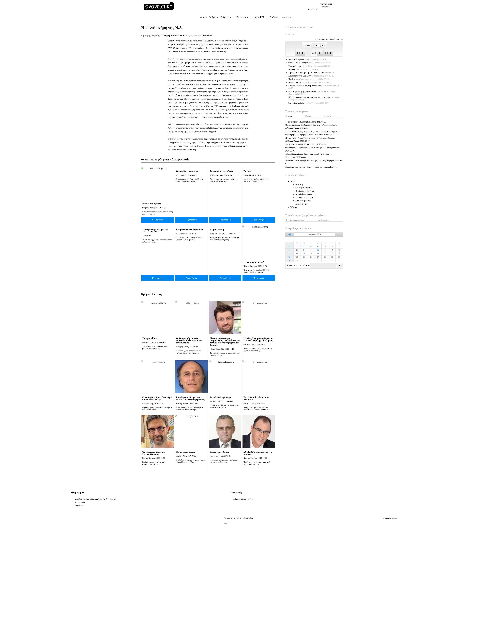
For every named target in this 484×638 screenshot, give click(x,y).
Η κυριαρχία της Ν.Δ (254, 262)
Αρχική (203, 17)
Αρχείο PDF (258, 17)
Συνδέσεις (274, 17)
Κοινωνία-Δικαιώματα (304, 197)
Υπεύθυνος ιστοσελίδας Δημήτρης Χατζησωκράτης (95, 499)
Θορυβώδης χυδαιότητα (187, 171)
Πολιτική (299, 184)
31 (289, 243)
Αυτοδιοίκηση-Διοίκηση (305, 194)
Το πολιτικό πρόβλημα (221, 397)
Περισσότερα (157, 220)
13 (318, 250)
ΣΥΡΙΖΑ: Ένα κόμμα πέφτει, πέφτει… (258, 453)
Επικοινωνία (242, 17)
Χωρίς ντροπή (217, 229)
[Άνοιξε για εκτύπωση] (3, 626)
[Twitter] (94, 519)
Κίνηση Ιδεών (301, 204)
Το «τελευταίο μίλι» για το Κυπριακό (256, 398)
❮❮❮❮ (300, 53)
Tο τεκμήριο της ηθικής (221, 171)
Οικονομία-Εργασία (303, 188)
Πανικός (248, 171)
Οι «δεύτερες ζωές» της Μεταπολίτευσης (153, 453)
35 (289, 257)
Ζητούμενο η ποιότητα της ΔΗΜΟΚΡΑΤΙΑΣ (155, 230)
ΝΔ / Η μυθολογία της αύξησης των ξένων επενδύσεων (313, 98)
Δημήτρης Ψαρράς (150, 35)
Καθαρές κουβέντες (219, 452)
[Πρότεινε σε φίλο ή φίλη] (3, 630)
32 (289, 247)
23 (339, 253)
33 (289, 250)
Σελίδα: (307, 45)
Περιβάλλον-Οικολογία (304, 191)
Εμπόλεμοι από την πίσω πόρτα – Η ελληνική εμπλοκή (190, 398)
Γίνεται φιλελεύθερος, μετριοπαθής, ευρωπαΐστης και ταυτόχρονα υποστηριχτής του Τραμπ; (225, 341)
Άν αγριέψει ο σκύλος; (305, 144)
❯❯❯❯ (328, 53)
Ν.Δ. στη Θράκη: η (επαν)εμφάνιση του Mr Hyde (312, 92)
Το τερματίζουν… (150, 338)
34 (289, 254)
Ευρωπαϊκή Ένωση (303, 201)
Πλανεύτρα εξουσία (151, 203)
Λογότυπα (79, 506)
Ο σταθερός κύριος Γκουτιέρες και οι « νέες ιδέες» (157, 398)
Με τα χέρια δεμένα (185, 452)
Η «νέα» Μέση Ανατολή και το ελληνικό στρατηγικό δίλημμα (258, 339)
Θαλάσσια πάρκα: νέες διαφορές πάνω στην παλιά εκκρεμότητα (189, 340)
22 (332, 253)
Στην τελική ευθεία (308, 103)
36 (289, 261)
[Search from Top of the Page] (299, 17)
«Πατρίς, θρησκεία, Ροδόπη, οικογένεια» (315, 87)
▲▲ (480, 486)
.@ (243, 499)
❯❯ (320, 53)
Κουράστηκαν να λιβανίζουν (189, 229)
